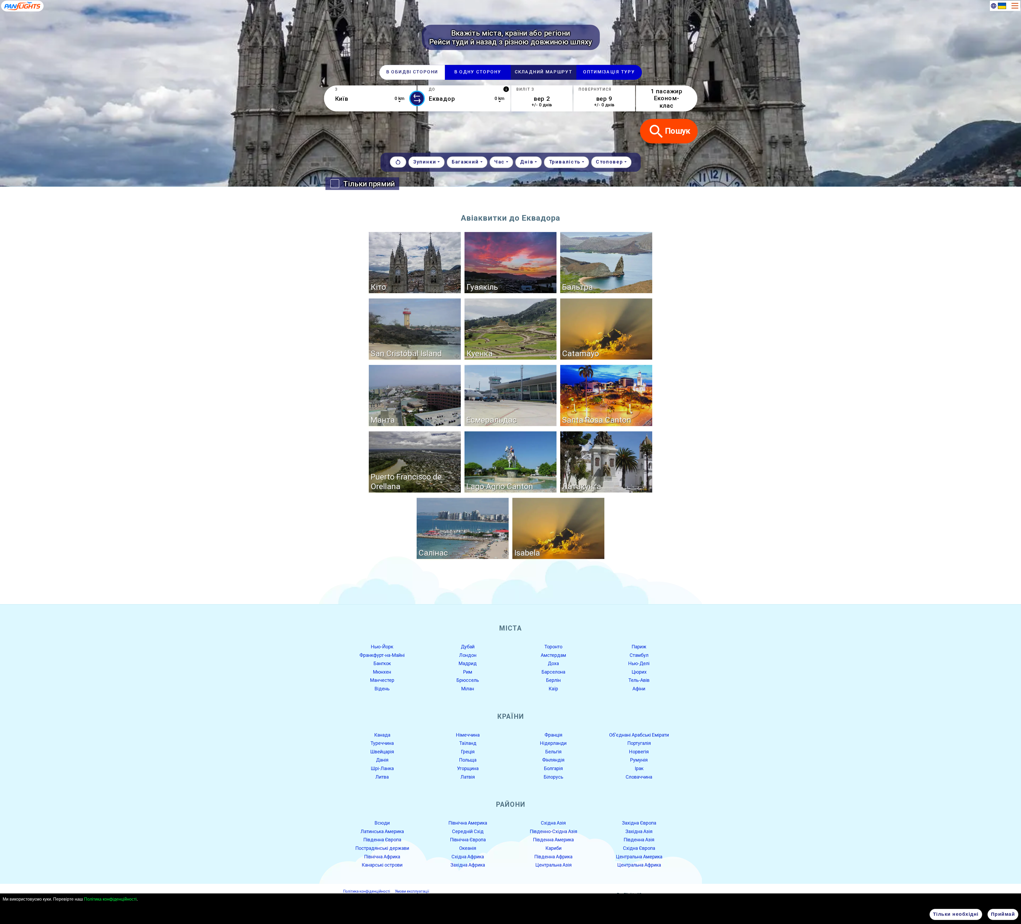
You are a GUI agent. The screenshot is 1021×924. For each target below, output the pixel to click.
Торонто (553, 646)
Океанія (467, 848)
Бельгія (553, 751)
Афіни (639, 688)
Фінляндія (553, 760)
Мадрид (468, 663)
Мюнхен (382, 672)
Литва (382, 776)
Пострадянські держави (382, 848)
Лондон (467, 655)
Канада (382, 734)
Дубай (468, 646)
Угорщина (468, 768)
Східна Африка (467, 856)
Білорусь (553, 776)
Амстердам (553, 655)
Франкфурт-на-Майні (382, 655)
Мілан (467, 688)
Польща (467, 760)
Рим (467, 672)
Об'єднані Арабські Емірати (639, 734)
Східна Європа (639, 848)
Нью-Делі (639, 663)
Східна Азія (553, 823)
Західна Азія (638, 831)
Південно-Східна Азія (553, 831)
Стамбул (639, 655)
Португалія (639, 743)
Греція (468, 751)
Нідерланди (553, 743)
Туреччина (382, 743)
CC (457, 356)
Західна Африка (467, 865)
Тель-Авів (639, 680)
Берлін (553, 680)
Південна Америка (553, 839)
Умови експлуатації (412, 891)
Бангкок (382, 663)
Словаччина (639, 776)
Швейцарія (382, 751)
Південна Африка (553, 856)
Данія (382, 760)
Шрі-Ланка (382, 768)
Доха (553, 663)
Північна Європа (468, 839)
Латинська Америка (382, 831)
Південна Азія (639, 839)
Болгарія (553, 768)
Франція (553, 734)
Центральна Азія (553, 865)
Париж (638, 646)
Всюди (382, 823)
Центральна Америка (639, 856)
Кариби (553, 848)
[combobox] (370, 98)
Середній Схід (468, 831)
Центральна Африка (639, 865)
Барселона (553, 672)
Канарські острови (382, 865)
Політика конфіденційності (110, 899)
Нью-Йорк (382, 646)
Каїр (553, 688)
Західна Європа (639, 823)
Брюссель (468, 680)
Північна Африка (382, 856)
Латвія (468, 776)
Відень (382, 688)
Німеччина (468, 734)
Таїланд (467, 743)
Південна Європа (382, 839)
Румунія (639, 760)
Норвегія (639, 751)
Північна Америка (467, 823)
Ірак (639, 768)
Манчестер (382, 680)
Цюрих (639, 672)
